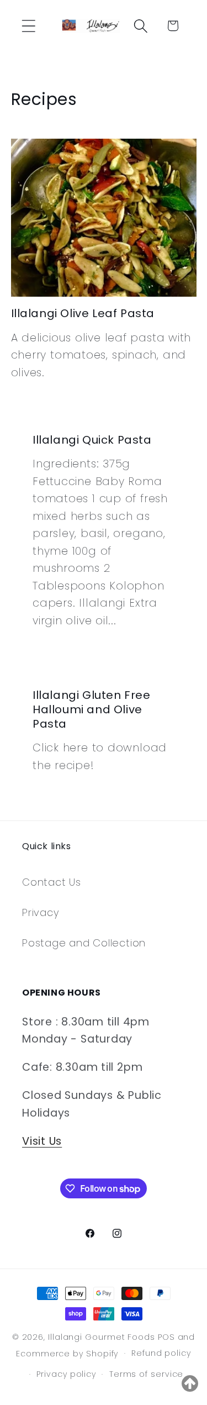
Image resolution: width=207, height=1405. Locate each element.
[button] (28, 25)
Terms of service (146, 1374)
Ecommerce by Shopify (67, 1353)
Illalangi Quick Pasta (92, 440)
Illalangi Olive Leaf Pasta (83, 313)
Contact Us (51, 882)
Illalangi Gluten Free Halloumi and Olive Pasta (92, 709)
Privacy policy (66, 1374)
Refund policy (161, 1353)
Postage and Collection (84, 943)
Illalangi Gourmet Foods (101, 1337)
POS (166, 1337)
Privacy (40, 912)
